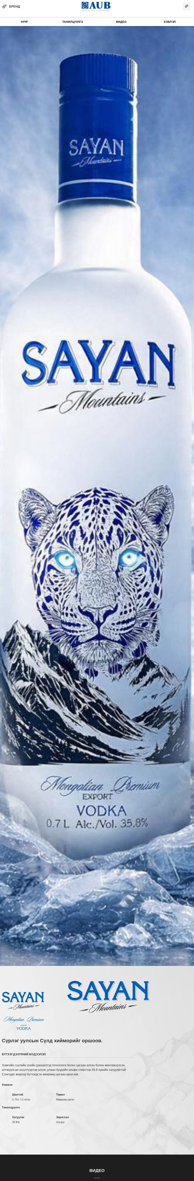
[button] (186, 7)
